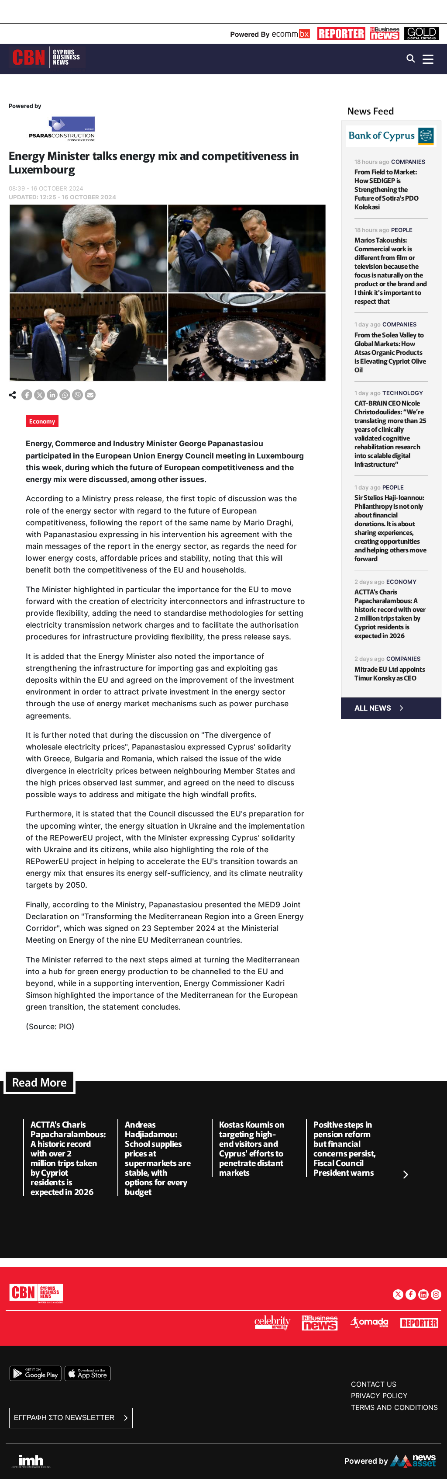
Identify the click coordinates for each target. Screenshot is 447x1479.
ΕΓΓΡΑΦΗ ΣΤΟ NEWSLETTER (65, 1417)
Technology (402, 392)
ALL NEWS (372, 708)
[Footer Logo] (36, 1293)
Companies (408, 161)
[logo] (47, 58)
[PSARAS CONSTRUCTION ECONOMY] (62, 130)
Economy (42, 421)
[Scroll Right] (405, 1174)
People (402, 229)
